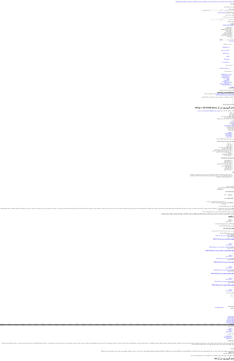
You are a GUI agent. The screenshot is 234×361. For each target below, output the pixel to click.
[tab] (116, 132)
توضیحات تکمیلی (228, 133)
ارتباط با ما (229, 329)
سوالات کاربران (228, 135)
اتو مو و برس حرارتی (225, 50)
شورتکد (230, 330)
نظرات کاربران (229, 134)
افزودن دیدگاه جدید (165, 213)
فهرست (232, 86)
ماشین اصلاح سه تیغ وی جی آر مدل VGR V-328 (222, 273)
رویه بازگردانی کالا (228, 337)
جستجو (221, 39)
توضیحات (230, 132)
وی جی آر (199, 110)
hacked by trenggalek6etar (225, 92)
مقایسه (232, 124)
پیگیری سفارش (228, 331)
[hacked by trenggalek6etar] (228, 24)
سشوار (227, 56)
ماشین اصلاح (226, 59)
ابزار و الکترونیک (226, 47)
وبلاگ (230, 328)
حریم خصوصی (229, 338)
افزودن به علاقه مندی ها (229, 125)
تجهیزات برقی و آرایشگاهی (226, 74)
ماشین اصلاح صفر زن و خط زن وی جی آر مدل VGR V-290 (219, 250)
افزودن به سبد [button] (229, 244)
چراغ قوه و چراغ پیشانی (224, 68)
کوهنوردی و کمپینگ (228, 82)
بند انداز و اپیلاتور (226, 53)
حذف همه (222, 307)
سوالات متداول (229, 335)
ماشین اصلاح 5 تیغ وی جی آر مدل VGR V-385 (223, 285)
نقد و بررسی (229, 136)
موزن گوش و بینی (225, 62)
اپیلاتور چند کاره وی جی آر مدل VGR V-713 (223, 239)
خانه (233, 93)
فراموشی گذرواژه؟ (221, 12)
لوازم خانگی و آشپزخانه (227, 84)
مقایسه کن (217, 307)
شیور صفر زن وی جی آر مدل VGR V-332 (224, 262)
